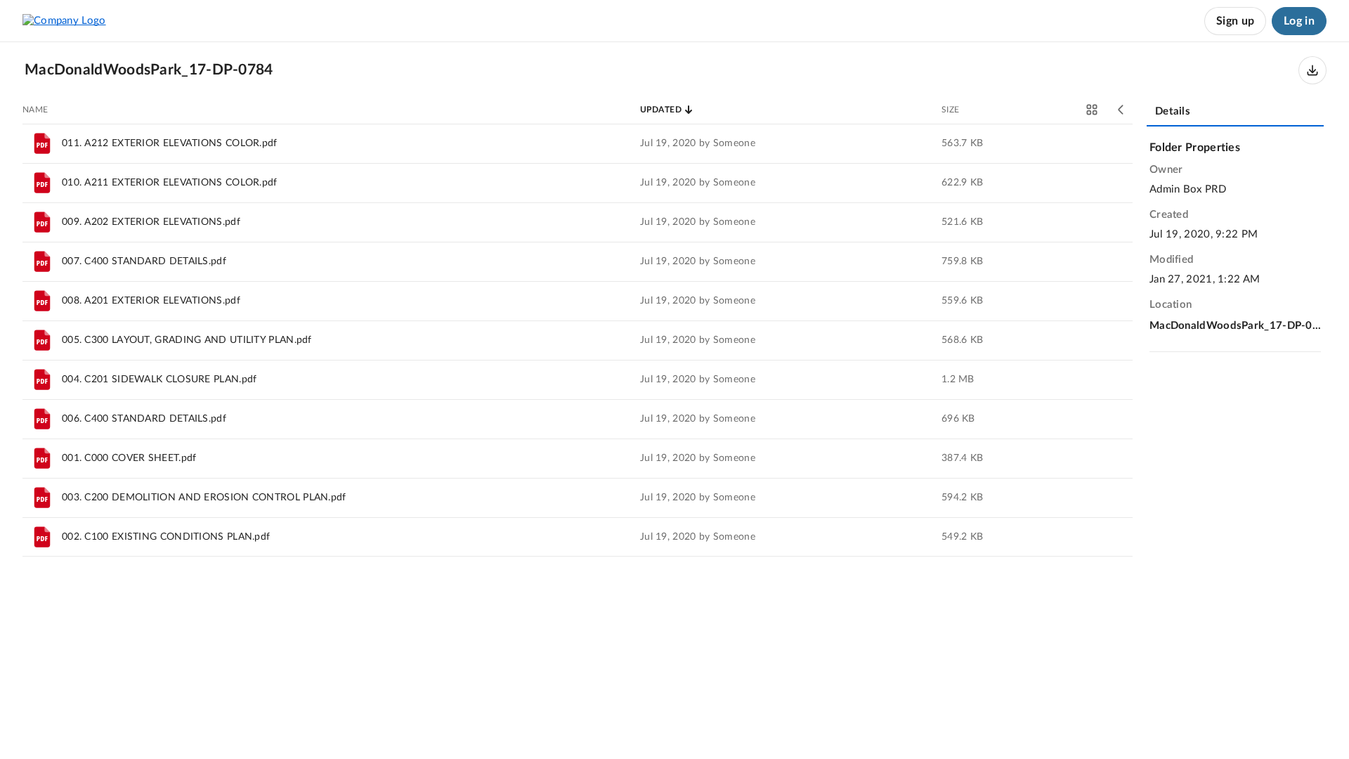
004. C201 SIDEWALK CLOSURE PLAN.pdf (159, 379)
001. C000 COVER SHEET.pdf (129, 458)
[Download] (1312, 70)
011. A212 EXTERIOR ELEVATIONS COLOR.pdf (170, 143)
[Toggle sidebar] (1121, 109)
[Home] (64, 21)
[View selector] (1092, 109)
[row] (577, 143)
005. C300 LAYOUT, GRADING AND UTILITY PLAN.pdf (187, 340)
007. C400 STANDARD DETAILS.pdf (144, 261)
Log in (1299, 21)
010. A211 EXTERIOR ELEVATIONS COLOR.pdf (170, 183)
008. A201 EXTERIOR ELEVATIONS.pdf (151, 301)
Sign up (1235, 21)
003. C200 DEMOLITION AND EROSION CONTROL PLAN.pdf (204, 497)
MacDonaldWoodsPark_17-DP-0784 (1235, 325)
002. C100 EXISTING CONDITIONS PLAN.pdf (166, 537)
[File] (42, 143)
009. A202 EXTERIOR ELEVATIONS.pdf (151, 222)
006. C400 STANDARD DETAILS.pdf (144, 419)
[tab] (1235, 112)
